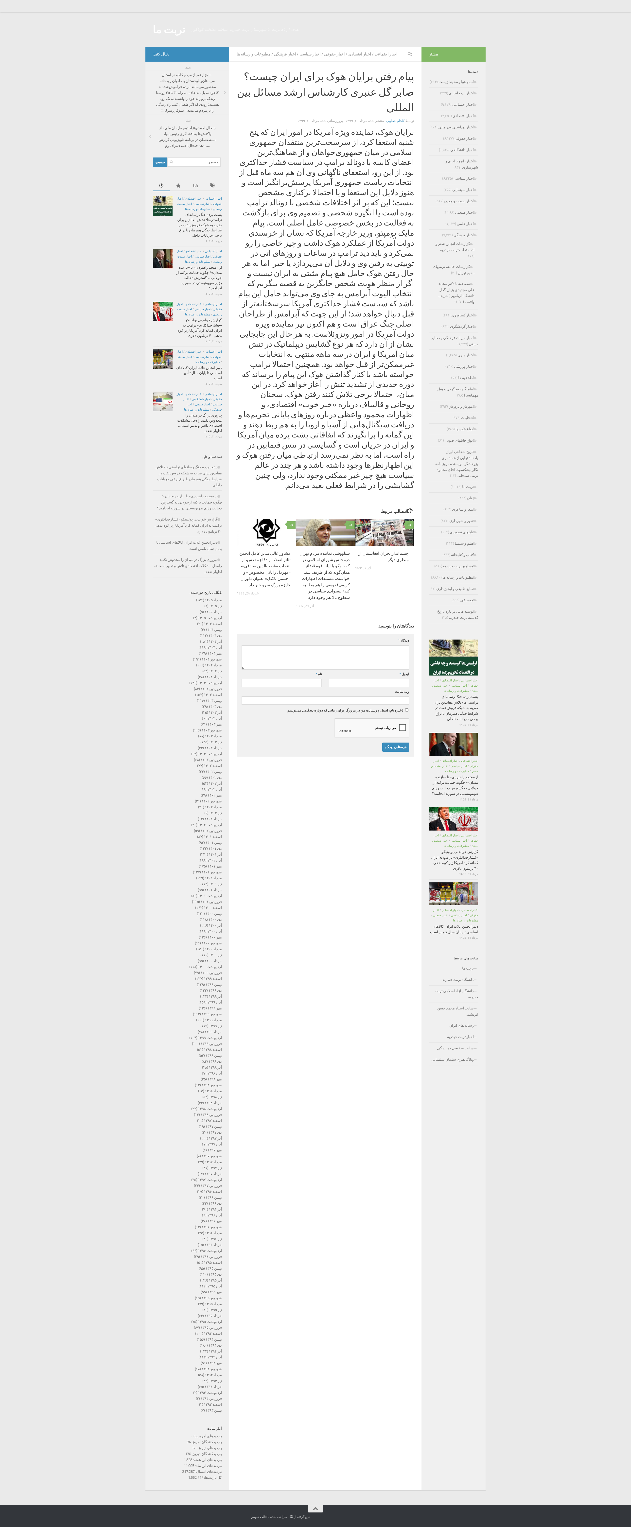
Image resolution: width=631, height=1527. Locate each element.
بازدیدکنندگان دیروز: (206, 1454)
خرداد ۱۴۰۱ (213, 890)
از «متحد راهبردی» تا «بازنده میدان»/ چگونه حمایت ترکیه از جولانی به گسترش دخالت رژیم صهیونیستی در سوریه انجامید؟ (199, 277)
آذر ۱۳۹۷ (215, 1138)
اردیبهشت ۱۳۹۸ (210, 1109)
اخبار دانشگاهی (201, 399)
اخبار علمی (465, 224)
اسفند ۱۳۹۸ (213, 1049)
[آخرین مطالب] (161, 186)
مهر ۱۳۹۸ (215, 1079)
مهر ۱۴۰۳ (215, 724)
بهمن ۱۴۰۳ (214, 700)
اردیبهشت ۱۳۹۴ (210, 1392)
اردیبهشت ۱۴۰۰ (210, 967)
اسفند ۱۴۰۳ (213, 695)
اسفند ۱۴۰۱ (213, 836)
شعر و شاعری (463, 509)
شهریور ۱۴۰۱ (212, 872)
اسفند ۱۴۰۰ (213, 907)
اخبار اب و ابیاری (461, 93)
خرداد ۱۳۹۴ (213, 1387)
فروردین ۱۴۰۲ (211, 831)
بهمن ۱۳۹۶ (214, 1197)
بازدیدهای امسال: (208, 1471)
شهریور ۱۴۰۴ (212, 659)
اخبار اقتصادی (359, 54)
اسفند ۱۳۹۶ (213, 1191)
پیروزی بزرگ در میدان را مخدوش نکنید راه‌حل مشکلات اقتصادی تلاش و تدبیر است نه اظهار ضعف (188, 565)
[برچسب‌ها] (213, 186)
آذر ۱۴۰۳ (215, 712)
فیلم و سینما (464, 543)
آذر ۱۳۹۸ (215, 1067)
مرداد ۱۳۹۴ (213, 1375)
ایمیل (404, 674)
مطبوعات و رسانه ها (253, 54)
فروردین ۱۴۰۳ (211, 760)
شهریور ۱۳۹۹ (212, 1014)
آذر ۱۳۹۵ (215, 1280)
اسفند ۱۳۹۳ (213, 1404)
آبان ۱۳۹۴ (214, 1357)
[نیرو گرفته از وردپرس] (291, 1516)
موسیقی (467, 600)
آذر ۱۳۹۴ (215, 1351)
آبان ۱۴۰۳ (214, 718)
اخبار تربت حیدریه (460, 1037)
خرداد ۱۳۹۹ (213, 1032)
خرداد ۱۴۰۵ (213, 612)
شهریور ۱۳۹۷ (212, 1156)
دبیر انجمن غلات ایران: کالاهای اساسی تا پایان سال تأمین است (199, 372)
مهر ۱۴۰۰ (215, 937)
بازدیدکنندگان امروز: (206, 1442)
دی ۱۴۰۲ (215, 777)
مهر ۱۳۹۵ (215, 1292)
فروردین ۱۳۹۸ (211, 1114)
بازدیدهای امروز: (209, 1436)
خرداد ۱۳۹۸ (213, 1103)
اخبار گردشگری (462, 326)
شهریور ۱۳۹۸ (212, 1085)
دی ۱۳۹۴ (215, 1345)
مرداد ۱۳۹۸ (213, 1091)
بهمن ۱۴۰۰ (214, 913)
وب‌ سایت (402, 692)
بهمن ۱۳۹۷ (214, 1126)
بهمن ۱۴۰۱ (214, 842)
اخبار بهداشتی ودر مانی (456, 127)
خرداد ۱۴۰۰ (213, 961)
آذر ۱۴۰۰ (215, 925)
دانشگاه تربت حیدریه (458, 979)
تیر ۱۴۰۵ (215, 606)
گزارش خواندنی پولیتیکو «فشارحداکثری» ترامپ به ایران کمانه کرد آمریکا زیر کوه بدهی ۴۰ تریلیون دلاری (188, 525)
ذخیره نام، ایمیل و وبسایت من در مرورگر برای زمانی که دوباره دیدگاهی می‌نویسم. (345, 710)
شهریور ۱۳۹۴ (212, 1369)
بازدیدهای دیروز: (209, 1448)
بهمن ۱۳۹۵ (214, 1268)
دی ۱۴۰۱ (215, 848)
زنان (470, 498)
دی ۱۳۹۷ (215, 1132)
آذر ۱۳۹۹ (215, 996)
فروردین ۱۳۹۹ (211, 1043)
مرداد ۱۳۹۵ (213, 1304)
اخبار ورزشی (464, 366)
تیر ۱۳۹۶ (215, 1239)
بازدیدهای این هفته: (207, 1460)
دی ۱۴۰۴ (215, 635)
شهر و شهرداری (461, 521)
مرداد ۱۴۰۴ (213, 665)
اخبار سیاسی (309, 54)
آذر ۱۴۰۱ (215, 854)
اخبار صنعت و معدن (459, 201)
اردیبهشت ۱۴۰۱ (210, 896)
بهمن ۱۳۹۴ (214, 1339)
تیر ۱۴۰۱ (215, 884)
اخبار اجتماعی (386, 54)
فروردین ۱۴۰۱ (211, 902)
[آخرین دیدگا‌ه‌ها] (196, 186)
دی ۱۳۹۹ (215, 990)
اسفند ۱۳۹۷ (213, 1120)
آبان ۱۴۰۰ (214, 931)
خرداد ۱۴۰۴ (213, 677)
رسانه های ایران (461, 1025)
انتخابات (467, 418)
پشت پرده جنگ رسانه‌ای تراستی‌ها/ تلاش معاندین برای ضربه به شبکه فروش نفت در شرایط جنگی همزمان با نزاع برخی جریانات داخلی (199, 225)
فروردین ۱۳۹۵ (211, 1327)
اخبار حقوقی (334, 54)
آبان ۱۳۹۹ (214, 1002)
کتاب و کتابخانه (462, 555)
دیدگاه (403, 641)
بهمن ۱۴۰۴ (214, 629)
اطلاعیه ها (466, 378)
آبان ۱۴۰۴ (214, 647)
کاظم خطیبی (395, 121)
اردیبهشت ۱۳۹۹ (210, 1038)
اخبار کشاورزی (462, 315)
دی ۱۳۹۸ (215, 1061)
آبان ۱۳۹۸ (214, 1073)
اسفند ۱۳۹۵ (213, 1262)
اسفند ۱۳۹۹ (213, 978)
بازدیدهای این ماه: (208, 1465)
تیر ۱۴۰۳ (215, 742)
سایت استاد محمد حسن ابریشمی (457, 1011)
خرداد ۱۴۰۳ (213, 748)
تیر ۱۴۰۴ (215, 671)
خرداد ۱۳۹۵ (213, 1316)
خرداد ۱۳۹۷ (213, 1174)
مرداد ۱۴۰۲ (213, 807)
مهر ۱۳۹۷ (215, 1150)
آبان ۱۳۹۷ (214, 1144)
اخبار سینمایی (463, 190)
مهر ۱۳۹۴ (215, 1363)
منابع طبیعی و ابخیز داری (455, 589)
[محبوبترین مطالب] (178, 186)
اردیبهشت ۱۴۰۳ (210, 754)
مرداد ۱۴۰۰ (213, 949)
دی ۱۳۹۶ (215, 1203)
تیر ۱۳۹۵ (215, 1310)
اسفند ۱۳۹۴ (213, 1333)
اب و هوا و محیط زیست (456, 82)
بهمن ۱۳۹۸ (214, 1055)
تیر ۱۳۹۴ (215, 1381)
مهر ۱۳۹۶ (215, 1221)
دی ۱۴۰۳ (215, 706)
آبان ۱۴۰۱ (214, 860)
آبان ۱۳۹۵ (214, 1286)
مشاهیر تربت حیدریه (458, 566)
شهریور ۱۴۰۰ (212, 943)
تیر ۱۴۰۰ (215, 955)
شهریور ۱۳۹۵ (212, 1298)
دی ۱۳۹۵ (215, 1274)
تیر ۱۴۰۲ (215, 813)
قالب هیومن (259, 1517)
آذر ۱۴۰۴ (215, 641)
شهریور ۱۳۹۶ (212, 1227)
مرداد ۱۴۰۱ (213, 878)
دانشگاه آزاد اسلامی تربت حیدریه (456, 994)
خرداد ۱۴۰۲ (213, 819)
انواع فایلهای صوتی (459, 440)
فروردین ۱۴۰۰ (211, 973)
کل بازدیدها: (212, 1477)
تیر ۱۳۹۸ (215, 1097)
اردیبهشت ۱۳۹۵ (210, 1321)
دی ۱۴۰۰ (215, 919)
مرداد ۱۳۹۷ (213, 1162)
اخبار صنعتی (184, 357)
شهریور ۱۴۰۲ (212, 801)
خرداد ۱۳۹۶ (213, 1245)
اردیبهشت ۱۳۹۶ (210, 1251)
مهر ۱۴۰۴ (215, 653)
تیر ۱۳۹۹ (215, 1026)
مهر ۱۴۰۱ (215, 866)
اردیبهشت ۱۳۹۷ (210, 1180)
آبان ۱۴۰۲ (214, 789)
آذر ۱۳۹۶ (215, 1209)
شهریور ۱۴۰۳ (212, 730)
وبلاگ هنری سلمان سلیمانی (452, 1059)
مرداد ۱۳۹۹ (213, 1020)
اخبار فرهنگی (285, 54)
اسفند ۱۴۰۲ (213, 766)
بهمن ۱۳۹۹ (214, 984)
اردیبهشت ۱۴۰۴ (210, 683)
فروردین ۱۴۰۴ (211, 689)
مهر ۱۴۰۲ (215, 795)
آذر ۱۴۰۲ (215, 783)
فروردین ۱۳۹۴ (211, 1398)
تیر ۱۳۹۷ (215, 1168)
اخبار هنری (465, 355)
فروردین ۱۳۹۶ (211, 1256)
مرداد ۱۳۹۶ (213, 1233)
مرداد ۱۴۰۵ (213, 600)
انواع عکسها (465, 429)
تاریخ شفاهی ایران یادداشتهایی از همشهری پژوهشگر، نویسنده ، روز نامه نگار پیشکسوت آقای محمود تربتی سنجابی (456, 464)
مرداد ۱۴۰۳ (213, 736)
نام (319, 674)
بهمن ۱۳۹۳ (214, 1410)
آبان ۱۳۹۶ (214, 1215)
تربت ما (169, 29)
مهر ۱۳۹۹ (215, 1008)
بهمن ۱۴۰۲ (214, 771)
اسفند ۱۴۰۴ (213, 624)
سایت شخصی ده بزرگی (455, 1048)
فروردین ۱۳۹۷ (211, 1185)
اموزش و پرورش (461, 406)
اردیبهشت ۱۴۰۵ (210, 618)
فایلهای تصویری (462, 532)
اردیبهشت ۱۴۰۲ (210, 825)
